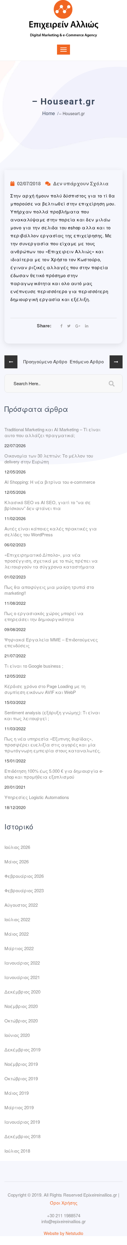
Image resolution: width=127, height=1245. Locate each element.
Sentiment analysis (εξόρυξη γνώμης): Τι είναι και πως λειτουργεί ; (52, 715)
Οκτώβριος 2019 (21, 1078)
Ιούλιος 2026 (17, 847)
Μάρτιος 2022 (19, 948)
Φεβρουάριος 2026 (24, 876)
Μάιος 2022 (16, 934)
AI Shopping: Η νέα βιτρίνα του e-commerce (49, 482)
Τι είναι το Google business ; (33, 666)
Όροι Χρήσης (63, 1203)
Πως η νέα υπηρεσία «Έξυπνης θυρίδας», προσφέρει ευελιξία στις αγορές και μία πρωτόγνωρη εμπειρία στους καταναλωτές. (52, 745)
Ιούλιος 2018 (17, 1151)
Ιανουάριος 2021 (22, 977)
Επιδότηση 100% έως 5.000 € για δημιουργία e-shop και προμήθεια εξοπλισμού (53, 774)
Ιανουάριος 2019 (22, 1122)
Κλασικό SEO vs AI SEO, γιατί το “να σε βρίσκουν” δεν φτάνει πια (47, 505)
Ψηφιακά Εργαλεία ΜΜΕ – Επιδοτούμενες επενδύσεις (51, 642)
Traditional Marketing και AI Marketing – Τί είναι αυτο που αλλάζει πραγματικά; (52, 432)
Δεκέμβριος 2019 (22, 1049)
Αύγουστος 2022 (21, 905)
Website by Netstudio (63, 1233)
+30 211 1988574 (63, 1215)
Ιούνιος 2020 (17, 1035)
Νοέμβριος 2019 (21, 1064)
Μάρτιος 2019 (19, 1107)
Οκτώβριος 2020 (21, 1020)
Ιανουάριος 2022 (22, 963)
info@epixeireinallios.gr (63, 1221)
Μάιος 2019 (16, 1093)
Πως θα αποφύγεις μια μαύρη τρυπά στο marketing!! (49, 590)
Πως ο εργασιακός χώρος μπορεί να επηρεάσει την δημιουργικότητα (44, 616)
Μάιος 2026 (16, 861)
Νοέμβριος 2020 (21, 1006)
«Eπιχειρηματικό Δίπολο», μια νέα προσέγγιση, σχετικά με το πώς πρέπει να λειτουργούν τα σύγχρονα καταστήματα (51, 561)
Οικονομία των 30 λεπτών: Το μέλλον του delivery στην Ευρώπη (48, 458)
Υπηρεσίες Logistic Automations (36, 797)
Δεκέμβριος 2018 (22, 1136)
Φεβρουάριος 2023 (24, 890)
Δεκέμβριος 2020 (22, 992)
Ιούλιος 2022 (17, 919)
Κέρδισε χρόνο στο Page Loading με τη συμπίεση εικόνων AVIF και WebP (44, 689)
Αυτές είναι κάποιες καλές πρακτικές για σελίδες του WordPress (50, 531)
